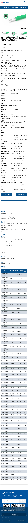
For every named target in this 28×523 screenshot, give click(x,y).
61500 (9, 44)
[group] (13, 20)
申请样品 (21, 194)
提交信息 (22, 501)
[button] (24, 34)
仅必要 (14, 517)
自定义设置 (14, 519)
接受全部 (14, 514)
